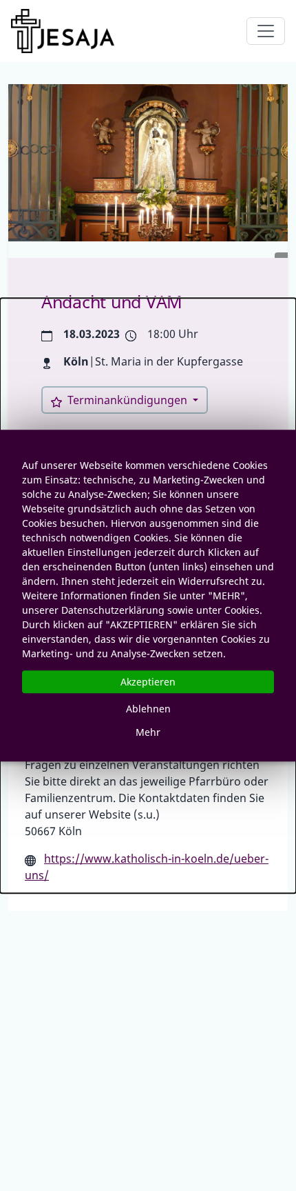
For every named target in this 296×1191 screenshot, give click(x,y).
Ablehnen (148, 708)
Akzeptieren (148, 681)
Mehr (148, 732)
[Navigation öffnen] (265, 31)
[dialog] (148, 596)
